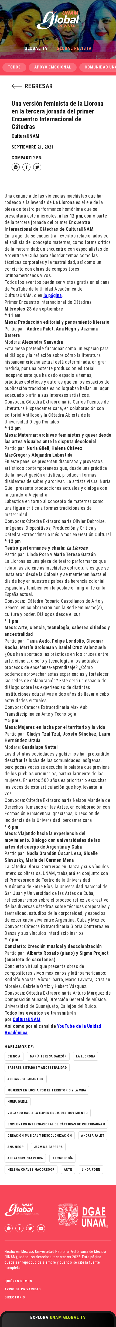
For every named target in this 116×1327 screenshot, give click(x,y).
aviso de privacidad (23, 1289)
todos (14, 67)
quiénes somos (18, 1281)
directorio (15, 1297)
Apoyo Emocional (52, 67)
